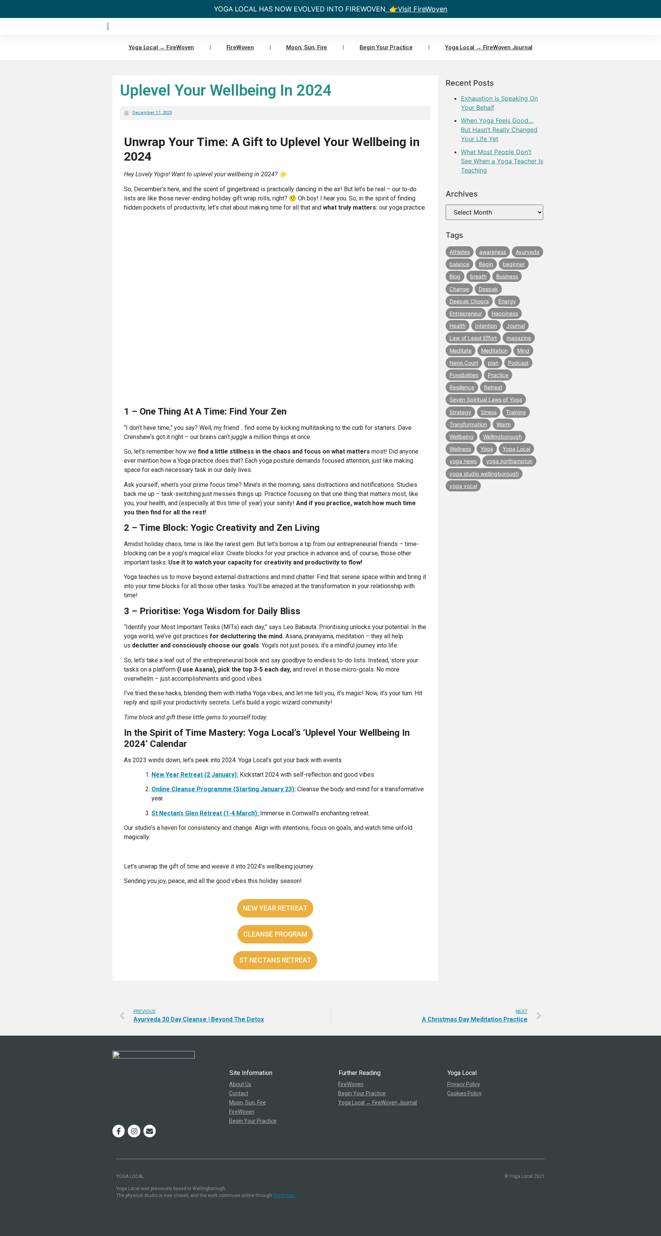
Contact (238, 1093)
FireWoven (240, 47)
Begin (486, 264)
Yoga (486, 449)
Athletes (459, 252)
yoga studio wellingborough (484, 473)
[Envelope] (149, 1131)
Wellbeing (461, 436)
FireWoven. (284, 1195)
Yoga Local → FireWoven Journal (488, 47)
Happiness (505, 313)
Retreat (493, 387)
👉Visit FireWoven (417, 9)
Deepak (488, 289)
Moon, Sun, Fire (306, 47)
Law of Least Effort (473, 338)
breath (478, 276)
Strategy (460, 412)
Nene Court (463, 362)
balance (459, 264)
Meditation (494, 350)
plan (493, 362)
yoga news (463, 461)
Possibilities (463, 375)
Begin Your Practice (386, 47)
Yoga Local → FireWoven (161, 47)
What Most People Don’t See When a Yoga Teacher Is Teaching (502, 161)
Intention (486, 325)
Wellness (460, 449)
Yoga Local (516, 449)
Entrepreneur (465, 313)
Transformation (468, 424)
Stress (489, 412)
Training (516, 412)
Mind (523, 350)
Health (457, 325)
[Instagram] (134, 1131)
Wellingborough (502, 436)
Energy (507, 301)
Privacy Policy (463, 1084)
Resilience (461, 387)
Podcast (518, 362)
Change (459, 289)
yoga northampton (509, 461)
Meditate (460, 350)
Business (507, 276)
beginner (514, 264)
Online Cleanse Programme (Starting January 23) (222, 789)
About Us (240, 1084)
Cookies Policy (464, 1093)
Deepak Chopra (469, 301)
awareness (492, 252)
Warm (504, 424)
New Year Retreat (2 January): (194, 774)
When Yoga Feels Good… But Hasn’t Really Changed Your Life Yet (499, 130)
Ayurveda (527, 252)
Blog (455, 276)
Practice (498, 375)
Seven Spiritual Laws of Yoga (485, 399)
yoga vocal (463, 486)
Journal (515, 325)
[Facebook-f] (118, 1131)
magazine (518, 338)
